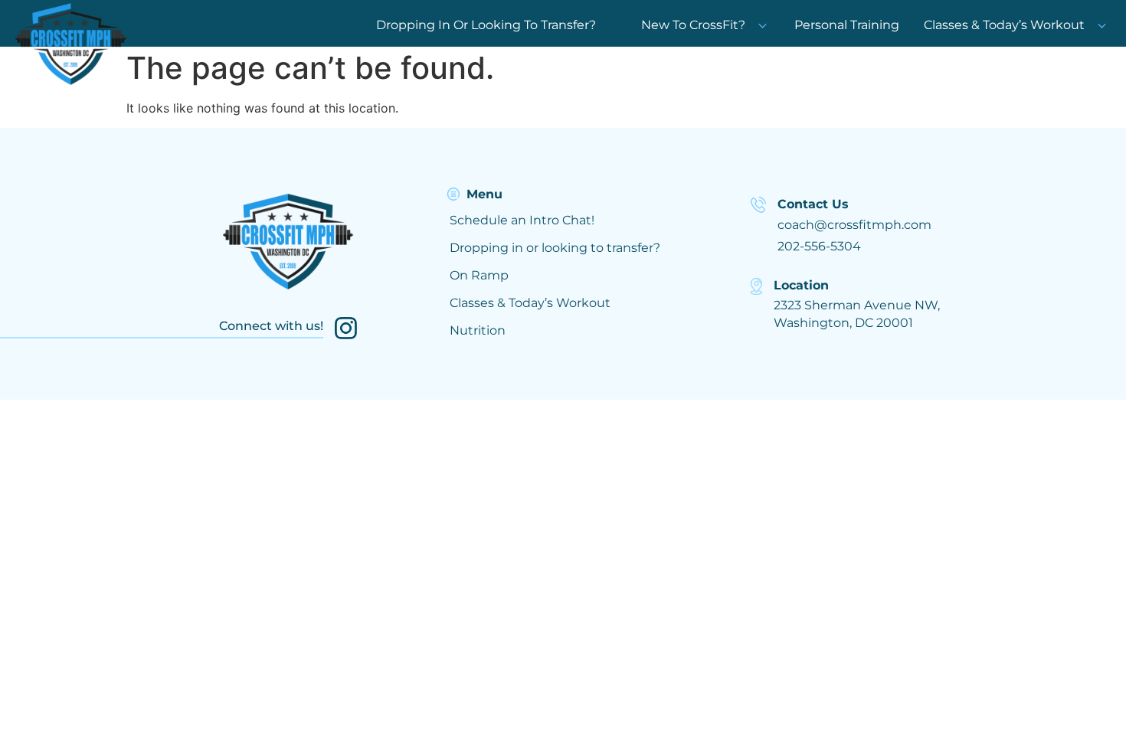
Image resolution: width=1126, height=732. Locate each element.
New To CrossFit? (693, 25)
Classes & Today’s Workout (1004, 25)
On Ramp (479, 275)
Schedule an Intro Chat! (522, 220)
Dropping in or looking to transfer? (555, 247)
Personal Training (846, 25)
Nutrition (478, 330)
